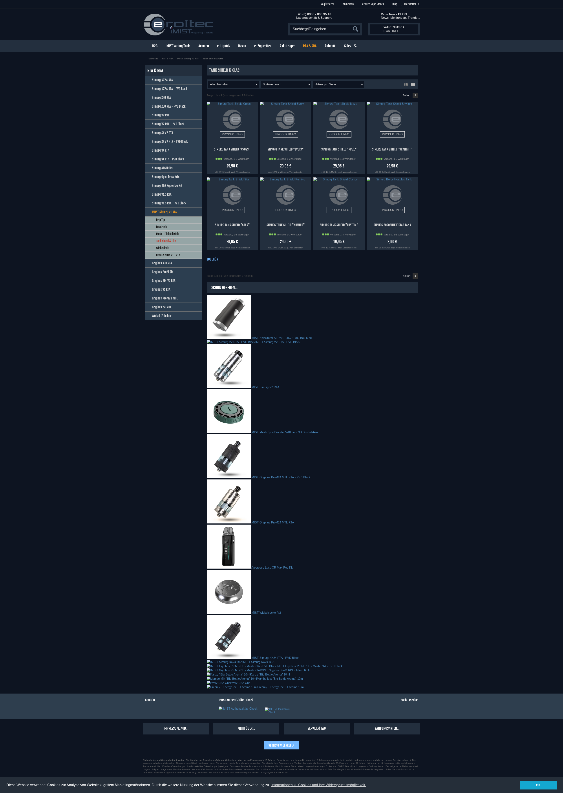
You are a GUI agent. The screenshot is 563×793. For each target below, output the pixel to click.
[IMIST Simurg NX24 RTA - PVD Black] (229, 657)
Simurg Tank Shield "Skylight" (392, 149)
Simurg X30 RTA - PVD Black (168, 106)
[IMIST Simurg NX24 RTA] (224, 662)
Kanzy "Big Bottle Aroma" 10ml (270, 674)
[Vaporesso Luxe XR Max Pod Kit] (229, 567)
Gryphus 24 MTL (161, 307)
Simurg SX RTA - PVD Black (168, 159)
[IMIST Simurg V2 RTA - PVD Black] (231, 342)
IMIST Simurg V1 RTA (164, 212)
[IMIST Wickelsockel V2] (229, 612)
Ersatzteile (161, 227)
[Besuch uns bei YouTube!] (407, 710)
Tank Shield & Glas (166, 241)
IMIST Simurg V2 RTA (265, 387)
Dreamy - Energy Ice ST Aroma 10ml (280, 687)
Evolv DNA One (240, 683)
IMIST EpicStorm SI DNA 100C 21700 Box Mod (281, 338)
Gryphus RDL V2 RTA (163, 281)
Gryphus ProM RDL (163, 272)
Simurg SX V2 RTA (162, 133)
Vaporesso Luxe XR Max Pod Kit (272, 567)
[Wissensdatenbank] (164, 710)
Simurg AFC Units (162, 168)
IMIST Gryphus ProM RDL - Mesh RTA (285, 670)
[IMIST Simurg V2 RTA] (229, 387)
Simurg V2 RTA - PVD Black (168, 124)
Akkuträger (287, 46)
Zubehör (330, 46)
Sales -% (350, 46)
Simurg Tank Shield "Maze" (339, 149)
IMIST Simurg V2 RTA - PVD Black (277, 342)
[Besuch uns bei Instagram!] (399, 710)
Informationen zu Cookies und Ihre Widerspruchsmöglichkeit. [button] (318, 785)
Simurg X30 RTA (161, 97)
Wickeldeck (162, 248)
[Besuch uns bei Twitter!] (391, 710)
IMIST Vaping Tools (178, 46)
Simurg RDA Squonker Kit (167, 185)
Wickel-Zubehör (161, 316)
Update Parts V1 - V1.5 (168, 255)
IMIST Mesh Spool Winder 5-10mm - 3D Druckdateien (285, 432)
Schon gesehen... (224, 287)
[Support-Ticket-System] (156, 710)
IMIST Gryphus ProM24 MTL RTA (272, 522)
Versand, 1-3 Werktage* (236, 159)
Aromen (203, 46)
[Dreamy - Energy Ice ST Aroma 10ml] (232, 687)
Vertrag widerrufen (281, 745)
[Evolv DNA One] (218, 683)
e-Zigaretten (263, 46)
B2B (154, 46)
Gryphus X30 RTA (162, 263)
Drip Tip (160, 220)
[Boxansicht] (405, 84)
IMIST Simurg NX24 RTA (258, 662)
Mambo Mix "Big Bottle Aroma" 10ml (280, 678)
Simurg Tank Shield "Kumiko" (286, 225)
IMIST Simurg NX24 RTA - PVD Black (275, 657)
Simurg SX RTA (160, 150)
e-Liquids (223, 46)
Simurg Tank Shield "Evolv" (286, 149)
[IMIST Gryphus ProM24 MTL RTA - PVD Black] (229, 477)
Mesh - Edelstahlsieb (167, 234)
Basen (242, 46)
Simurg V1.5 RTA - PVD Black (169, 203)
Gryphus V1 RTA (161, 289)
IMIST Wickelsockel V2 (266, 612)
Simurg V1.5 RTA (162, 194)
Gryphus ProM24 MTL (164, 298)
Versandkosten (243, 172)
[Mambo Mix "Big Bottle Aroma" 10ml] (232, 678)
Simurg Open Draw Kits (165, 177)
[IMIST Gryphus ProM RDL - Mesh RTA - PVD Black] (241, 666)
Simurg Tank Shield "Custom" (339, 225)
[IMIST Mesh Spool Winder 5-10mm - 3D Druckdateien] (229, 432)
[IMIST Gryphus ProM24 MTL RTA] (229, 522)
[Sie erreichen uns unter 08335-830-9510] (148, 710)
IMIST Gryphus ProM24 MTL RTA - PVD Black (281, 477)
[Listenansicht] (413, 84)
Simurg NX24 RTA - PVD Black (169, 89)
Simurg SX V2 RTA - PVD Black (170, 141)
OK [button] (538, 785)
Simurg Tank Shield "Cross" (232, 149)
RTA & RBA (310, 46)
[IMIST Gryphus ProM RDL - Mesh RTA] (233, 670)
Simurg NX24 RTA (162, 80)
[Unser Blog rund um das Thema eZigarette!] (415, 710)
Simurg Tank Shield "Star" (232, 225)
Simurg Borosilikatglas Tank (392, 225)
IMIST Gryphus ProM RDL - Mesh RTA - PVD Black (309, 666)
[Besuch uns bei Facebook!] (383, 710)
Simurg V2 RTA (161, 115)
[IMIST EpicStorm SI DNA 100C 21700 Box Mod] (229, 338)
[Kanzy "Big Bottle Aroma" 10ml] (228, 674)
